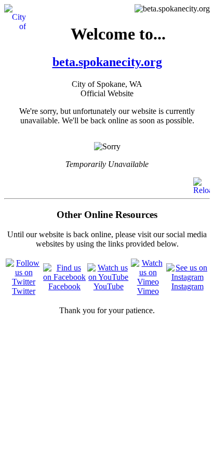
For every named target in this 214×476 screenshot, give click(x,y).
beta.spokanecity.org (107, 62)
